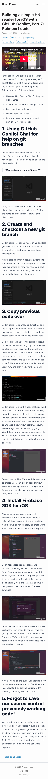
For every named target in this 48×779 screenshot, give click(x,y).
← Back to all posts (11, 757)
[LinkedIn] (26, 771)
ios (20, 38)
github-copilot (22, 42)
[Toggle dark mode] (37, 4)
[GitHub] (21, 771)
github (13, 38)
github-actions (8, 42)
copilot (5, 38)
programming (29, 38)
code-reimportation (37, 42)
